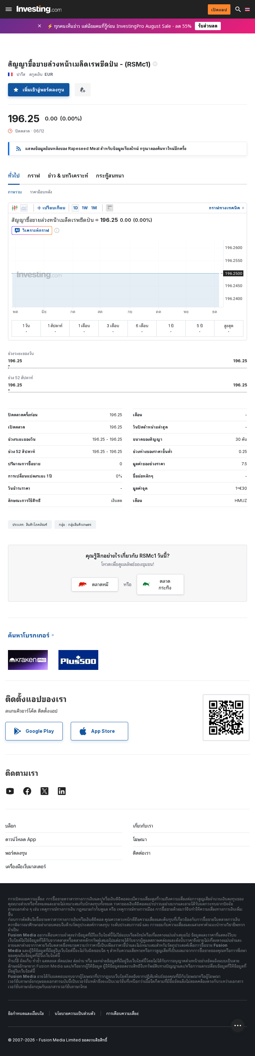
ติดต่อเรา (141, 853)
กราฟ (34, 175)
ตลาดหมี (100, 584)
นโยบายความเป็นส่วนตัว (75, 1013)
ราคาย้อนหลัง (41, 191)
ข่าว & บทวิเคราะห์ (68, 175)
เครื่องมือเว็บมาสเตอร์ (25, 866)
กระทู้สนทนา (110, 175)
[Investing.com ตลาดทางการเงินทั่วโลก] (39, 9)
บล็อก (10, 826)
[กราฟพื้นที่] (24, 208)
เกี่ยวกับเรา (143, 826)
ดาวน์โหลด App (20, 839)
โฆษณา (140, 839)
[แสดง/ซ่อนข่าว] (109, 208)
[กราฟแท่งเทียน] (14, 208)
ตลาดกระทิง (165, 584)
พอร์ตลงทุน (16, 853)
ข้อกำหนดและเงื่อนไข (26, 1013)
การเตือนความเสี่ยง (122, 1013)
